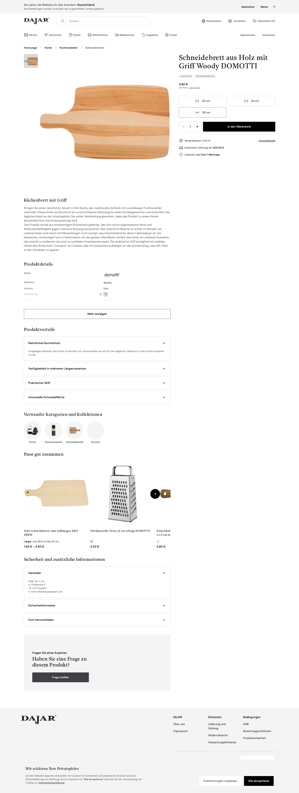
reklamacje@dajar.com (49, 591)
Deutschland (213, 21)
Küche (48, 47)
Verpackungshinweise (222, 742)
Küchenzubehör (68, 47)
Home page (30, 47)
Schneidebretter (94, 47)
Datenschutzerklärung (52, 782)
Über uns (179, 724)
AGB (246, 724)
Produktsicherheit (254, 738)
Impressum (268, 35)
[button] (97, 343)
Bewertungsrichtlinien (257, 731)
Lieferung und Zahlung (217, 726)
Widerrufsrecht (218, 735)
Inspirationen (247, 35)
